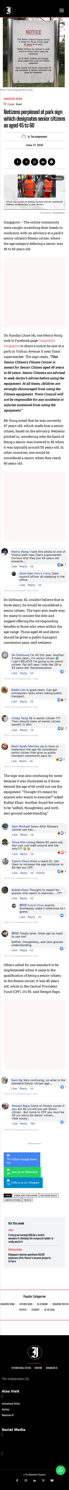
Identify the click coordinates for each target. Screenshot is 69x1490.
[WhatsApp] (34, 162)
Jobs (10, 1230)
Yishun (27, 1200)
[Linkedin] (43, 162)
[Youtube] (52, 1480)
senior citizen (13, 1200)
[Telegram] (51, 162)
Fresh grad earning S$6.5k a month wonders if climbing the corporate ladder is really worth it (30, 1238)
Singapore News (13, 98)
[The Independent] (24, 136)
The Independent (39, 136)
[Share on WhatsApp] (60, 1470)
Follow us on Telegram (25, 1182)
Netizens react (48, 1195)
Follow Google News (24, 1159)
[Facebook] (17, 162)
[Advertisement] (34, 292)
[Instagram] (25, 1480)
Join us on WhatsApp (24, 1172)
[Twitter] (26, 162)
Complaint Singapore (26, 1195)
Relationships (15, 1249)
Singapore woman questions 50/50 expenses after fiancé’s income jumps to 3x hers (29, 1258)
